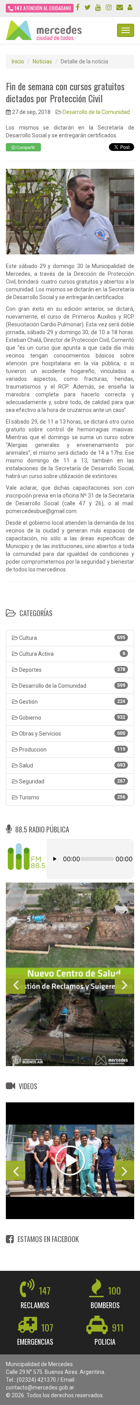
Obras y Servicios (71, 734)
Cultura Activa (71, 654)
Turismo (71, 797)
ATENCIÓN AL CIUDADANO (42, 8)
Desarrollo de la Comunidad (96, 112)
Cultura (71, 638)
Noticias (42, 61)
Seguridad (71, 781)
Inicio (18, 61)
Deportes (71, 670)
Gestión (71, 702)
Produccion (71, 749)
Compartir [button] (25, 147)
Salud (71, 765)
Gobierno (71, 718)
